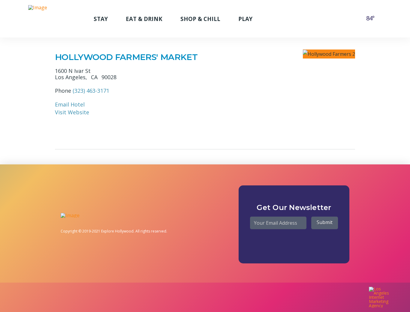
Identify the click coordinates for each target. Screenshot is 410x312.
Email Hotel (70, 104)
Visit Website (72, 112)
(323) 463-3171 (91, 90)
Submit (325, 222)
